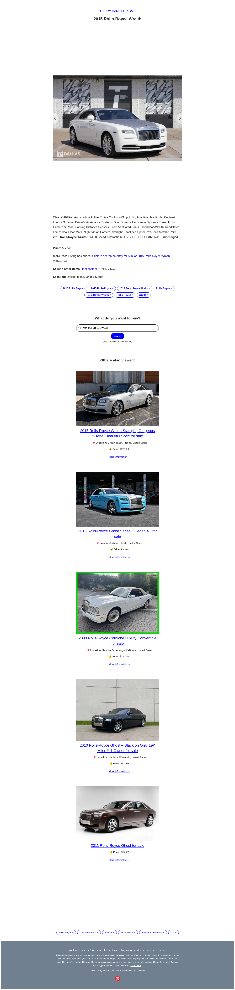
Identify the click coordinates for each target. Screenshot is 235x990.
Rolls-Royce (124, 294)
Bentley (108, 932)
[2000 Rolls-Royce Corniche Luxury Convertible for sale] (117, 632)
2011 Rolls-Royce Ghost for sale (117, 845)
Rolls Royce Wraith (98, 294)
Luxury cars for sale (117, 11)
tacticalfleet (89, 269)
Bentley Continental (152, 932)
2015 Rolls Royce (73, 288)
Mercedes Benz (88, 932)
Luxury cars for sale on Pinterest (130, 971)
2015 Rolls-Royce (101, 288)
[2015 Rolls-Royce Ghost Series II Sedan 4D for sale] (117, 525)
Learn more (136, 965)
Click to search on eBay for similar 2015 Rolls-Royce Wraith (131, 256)
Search (117, 336)
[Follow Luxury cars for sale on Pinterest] (117, 980)
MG (172, 932)
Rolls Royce (163, 288)
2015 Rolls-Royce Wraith (133, 288)
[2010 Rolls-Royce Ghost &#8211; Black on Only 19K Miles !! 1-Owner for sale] (117, 740)
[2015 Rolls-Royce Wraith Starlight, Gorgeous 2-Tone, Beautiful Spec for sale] (117, 425)
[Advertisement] (117, 49)
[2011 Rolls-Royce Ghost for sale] (117, 840)
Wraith (143, 294)
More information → (119, 456)
